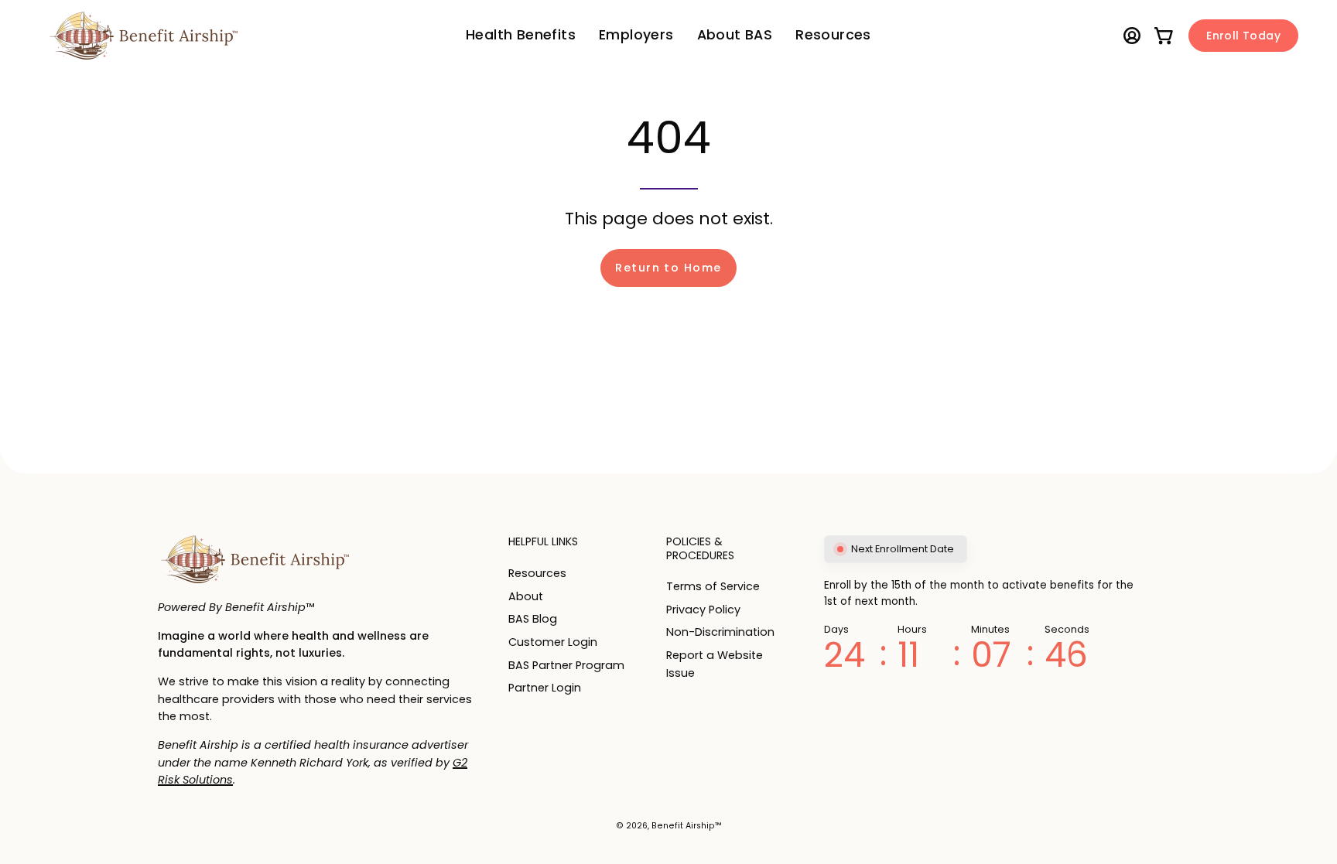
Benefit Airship (683, 826)
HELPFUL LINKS (543, 542)
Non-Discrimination (720, 632)
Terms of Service (713, 586)
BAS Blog (532, 619)
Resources (537, 573)
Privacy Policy (703, 609)
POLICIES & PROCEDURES (700, 548)
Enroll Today (1243, 35)
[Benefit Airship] (143, 36)
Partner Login (544, 687)
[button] (636, 35)
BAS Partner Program (566, 664)
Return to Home (668, 267)
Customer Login (552, 642)
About (525, 595)
